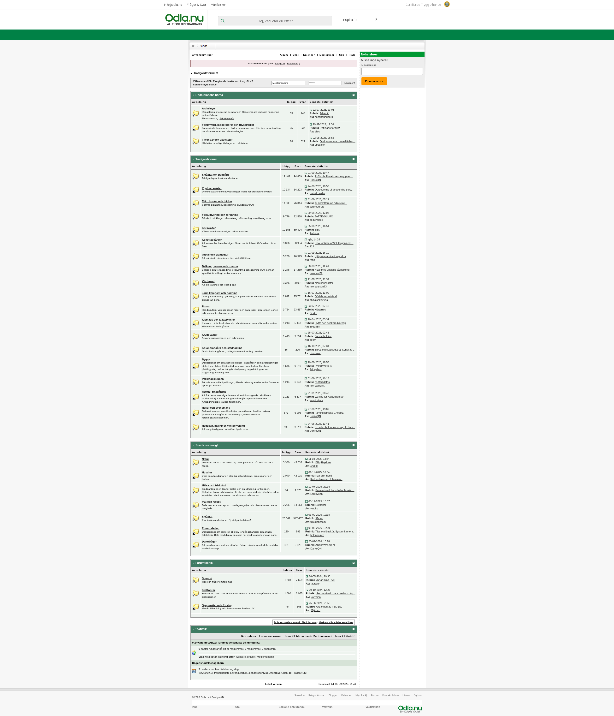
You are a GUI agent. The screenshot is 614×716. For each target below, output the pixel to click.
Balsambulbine (323, 336)
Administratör (227, 118)
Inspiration (350, 20)
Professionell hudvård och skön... (334, 490)
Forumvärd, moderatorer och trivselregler (228, 124)
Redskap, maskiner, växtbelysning (223, 425)
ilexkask (314, 233)
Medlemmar (326, 55)
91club (213, 84)
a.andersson (255, 672)
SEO (317, 229)
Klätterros (320, 309)
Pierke (313, 313)
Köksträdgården (212, 239)
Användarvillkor (202, 55)
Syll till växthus (323, 365)
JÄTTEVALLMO (324, 216)
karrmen (316, 597)
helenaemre (317, 535)
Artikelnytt (208, 108)
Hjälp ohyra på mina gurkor (330, 256)
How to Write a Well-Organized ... (334, 243)
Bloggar (333, 695)
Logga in (280, 63)
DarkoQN (315, 180)
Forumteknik (204, 563)
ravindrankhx (317, 193)
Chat (295, 55)
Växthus (327, 706)
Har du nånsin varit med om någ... (335, 593)
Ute (237, 706)
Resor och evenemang (216, 407)
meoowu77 (316, 273)
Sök (341, 55)
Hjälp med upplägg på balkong (332, 269)
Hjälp (352, 55)
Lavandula (236, 672)
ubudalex (320, 144)
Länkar (406, 695)
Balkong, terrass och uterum (220, 266)
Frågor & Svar (196, 4)
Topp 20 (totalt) (345, 636)
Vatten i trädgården (214, 391)
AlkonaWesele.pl (325, 544)
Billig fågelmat (323, 462)
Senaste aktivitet (245, 656)
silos (317, 131)
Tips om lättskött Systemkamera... (335, 531)
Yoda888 (315, 326)
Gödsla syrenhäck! (326, 296)
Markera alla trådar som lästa (336, 622)
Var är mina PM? (325, 580)
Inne (194, 706)
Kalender (309, 55)
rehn (312, 259)
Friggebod (315, 369)
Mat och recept (211, 501)
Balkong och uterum (292, 706)
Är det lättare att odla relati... (331, 203)
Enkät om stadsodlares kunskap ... (335, 349)
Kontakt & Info (390, 695)
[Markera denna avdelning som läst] (195, 113)
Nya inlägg (248, 636)
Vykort (418, 695)
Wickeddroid (317, 206)
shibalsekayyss (319, 299)
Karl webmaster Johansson (326, 479)
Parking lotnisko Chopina (329, 412)
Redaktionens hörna (209, 95)
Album (284, 55)
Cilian (284, 672)
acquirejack (316, 219)
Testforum (208, 590)
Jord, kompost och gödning (219, 293)
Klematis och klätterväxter (218, 319)
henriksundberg (324, 116)
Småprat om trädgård (215, 174)
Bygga (206, 359)
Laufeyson (316, 493)
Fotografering (210, 528)
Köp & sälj (361, 695)
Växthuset (208, 281)
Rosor (206, 306)
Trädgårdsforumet (206, 73)
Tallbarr (298, 672)
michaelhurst (317, 385)
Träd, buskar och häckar (217, 201)
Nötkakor (320, 504)
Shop (379, 20)
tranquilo (219, 672)
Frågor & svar (316, 695)
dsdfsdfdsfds (322, 382)
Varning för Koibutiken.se (329, 396)
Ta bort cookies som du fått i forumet (295, 622)
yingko (314, 508)
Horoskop (315, 353)
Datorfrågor (209, 541)
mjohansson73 (318, 286)
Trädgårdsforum (206, 159)
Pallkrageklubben (213, 378)
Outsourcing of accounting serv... (334, 189)
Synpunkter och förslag (217, 605)
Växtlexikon (218, 4)
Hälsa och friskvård (214, 485)
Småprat (207, 516)
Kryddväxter (209, 334)
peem (313, 339)
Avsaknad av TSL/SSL (329, 606)
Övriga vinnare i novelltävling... (337, 141)
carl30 (314, 466)
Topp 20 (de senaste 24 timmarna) (308, 636)
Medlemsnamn (265, 656)
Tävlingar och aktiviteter (217, 139)
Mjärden (315, 610)
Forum (374, 695)
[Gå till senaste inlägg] (311, 109)
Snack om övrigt (206, 445)
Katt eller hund (323, 475)
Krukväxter (209, 228)
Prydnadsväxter (212, 188)
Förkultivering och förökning (220, 214)
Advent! (324, 113)
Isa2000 (203, 672)
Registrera (292, 63)
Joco (272, 672)
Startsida (299, 695)
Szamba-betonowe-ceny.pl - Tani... (335, 427)
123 (312, 246)
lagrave (315, 583)
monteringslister (324, 282)
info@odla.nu (173, 4)
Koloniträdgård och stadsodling (222, 347)
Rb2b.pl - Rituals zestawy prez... (334, 176)
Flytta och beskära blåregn (330, 323)
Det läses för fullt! (330, 127)
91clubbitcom (318, 521)
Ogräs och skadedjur (215, 254)
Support (207, 578)
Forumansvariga (270, 636)
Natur (205, 459)
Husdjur (207, 472)
